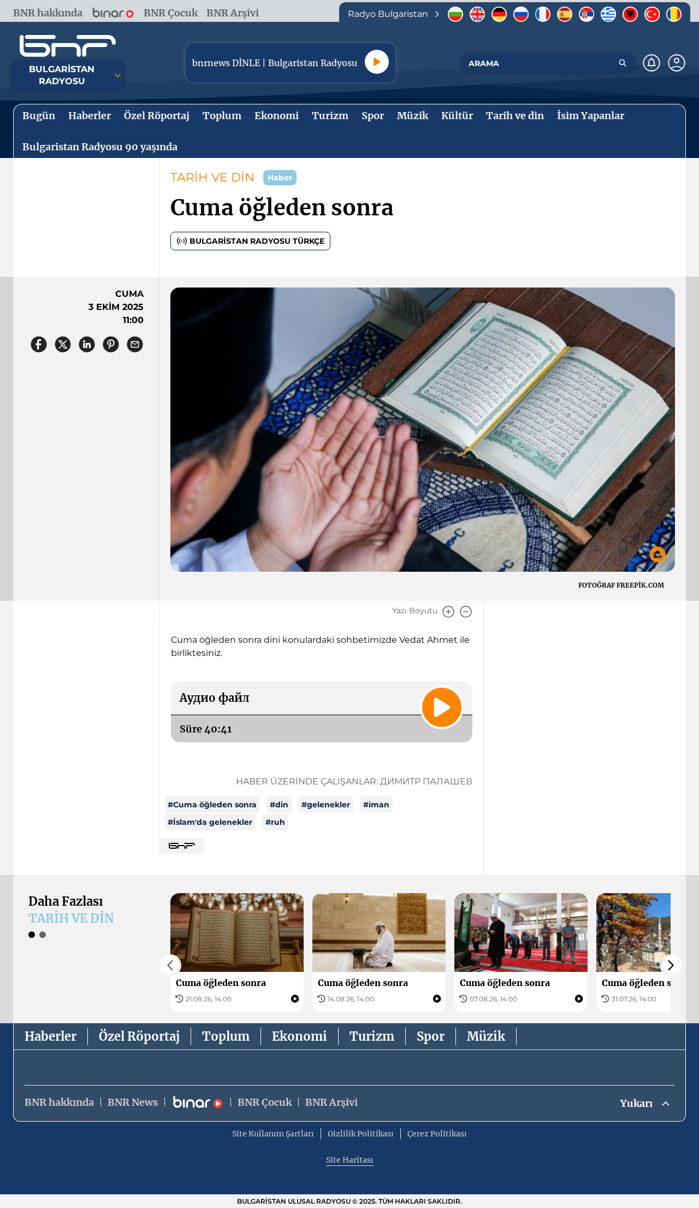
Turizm (372, 1036)
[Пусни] (377, 62)
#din (279, 805)
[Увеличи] (448, 611)
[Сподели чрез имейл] (135, 344)
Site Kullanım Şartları (273, 1134)
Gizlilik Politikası (361, 1134)
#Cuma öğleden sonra (212, 805)
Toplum (226, 1036)
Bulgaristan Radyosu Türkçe (256, 241)
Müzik (486, 1036)
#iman (376, 805)
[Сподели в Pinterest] (111, 344)
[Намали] (465, 611)
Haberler (50, 1036)
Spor (431, 1036)
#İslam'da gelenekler (210, 822)
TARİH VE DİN (212, 177)
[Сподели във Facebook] (39, 344)
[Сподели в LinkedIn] (87, 344)
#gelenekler (325, 805)
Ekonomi (299, 1036)
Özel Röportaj (139, 1036)
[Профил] (676, 63)
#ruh (275, 822)
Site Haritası (350, 1160)
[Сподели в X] (63, 344)
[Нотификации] (651, 63)
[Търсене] (622, 63)
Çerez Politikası (437, 1134)
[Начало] (68, 46)
